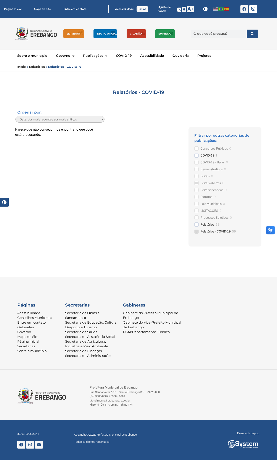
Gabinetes (25, 327)
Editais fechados (211, 190)
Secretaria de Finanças (83, 351)
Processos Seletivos (214, 217)
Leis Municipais (211, 203)
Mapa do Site (42, 9)
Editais (205, 176)
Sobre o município (32, 56)
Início (21, 66)
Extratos (206, 197)
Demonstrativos (211, 169)
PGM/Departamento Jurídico (146, 332)
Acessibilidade (152, 56)
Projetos (204, 56)
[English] (215, 9)
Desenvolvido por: (248, 433)
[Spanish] (227, 9)
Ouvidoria (180, 56)
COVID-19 (124, 56)
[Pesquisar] (252, 34)
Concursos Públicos (214, 148)
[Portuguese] (221, 9)
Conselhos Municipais (34, 318)
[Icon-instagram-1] (253, 9)
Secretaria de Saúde (81, 332)
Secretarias (26, 346)
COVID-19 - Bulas (212, 162)
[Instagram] (30, 445)
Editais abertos (210, 183)
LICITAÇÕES (209, 210)
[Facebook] (244, 9)
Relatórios (37, 66)
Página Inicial (12, 9)
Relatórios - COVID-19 (215, 231)
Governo (63, 56)
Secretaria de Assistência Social (90, 337)
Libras (142, 9)
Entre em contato (75, 9)
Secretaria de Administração (88, 356)
